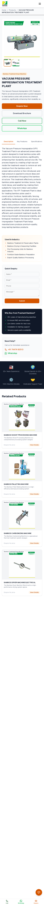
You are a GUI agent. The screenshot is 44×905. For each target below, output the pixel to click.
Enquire (36, 903)
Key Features (22, 141)
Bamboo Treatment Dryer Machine (14, 74)
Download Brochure (22, 113)
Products (12, 10)
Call (7, 903)
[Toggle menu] (39, 3)
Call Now (22, 121)
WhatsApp (22, 128)
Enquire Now (22, 106)
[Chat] (39, 892)
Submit (22, 301)
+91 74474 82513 (15, 349)
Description (8, 141)
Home (4, 10)
